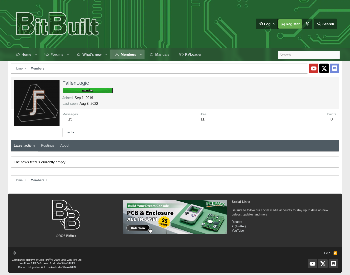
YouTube (238, 230)
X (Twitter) (239, 226)
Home (26, 54)
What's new (92, 54)
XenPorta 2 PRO (29, 263)
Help (327, 253)
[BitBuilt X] (324, 68)
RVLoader (193, 54)
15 (70, 119)
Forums (56, 54)
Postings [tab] (48, 145)
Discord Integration (29, 267)
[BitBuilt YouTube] (313, 68)
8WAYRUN (68, 263)
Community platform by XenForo (47, 259)
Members (128, 54)
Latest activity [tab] (24, 145)
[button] (307, 24)
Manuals (162, 54)
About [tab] (64, 145)
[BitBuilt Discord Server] (334, 68)
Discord (237, 222)
